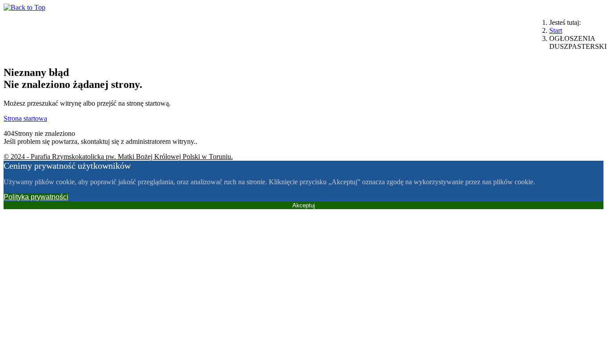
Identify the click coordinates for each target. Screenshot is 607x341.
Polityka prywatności (36, 197)
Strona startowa (25, 118)
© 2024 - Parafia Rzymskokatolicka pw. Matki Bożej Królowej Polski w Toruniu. (118, 156)
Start (555, 30)
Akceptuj (303, 205)
